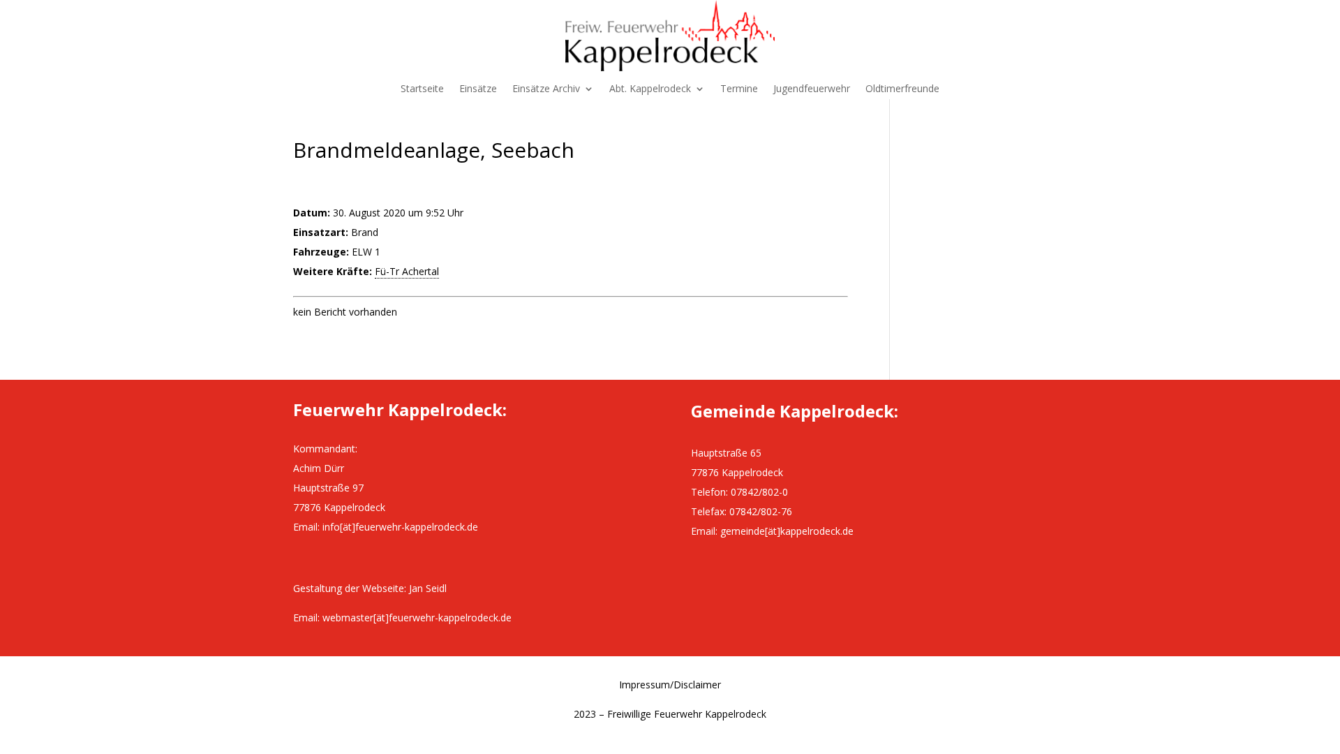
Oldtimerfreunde (902, 89)
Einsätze (478, 89)
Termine (739, 89)
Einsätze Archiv (546, 89)
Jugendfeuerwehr (811, 89)
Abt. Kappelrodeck (650, 89)
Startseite (422, 89)
